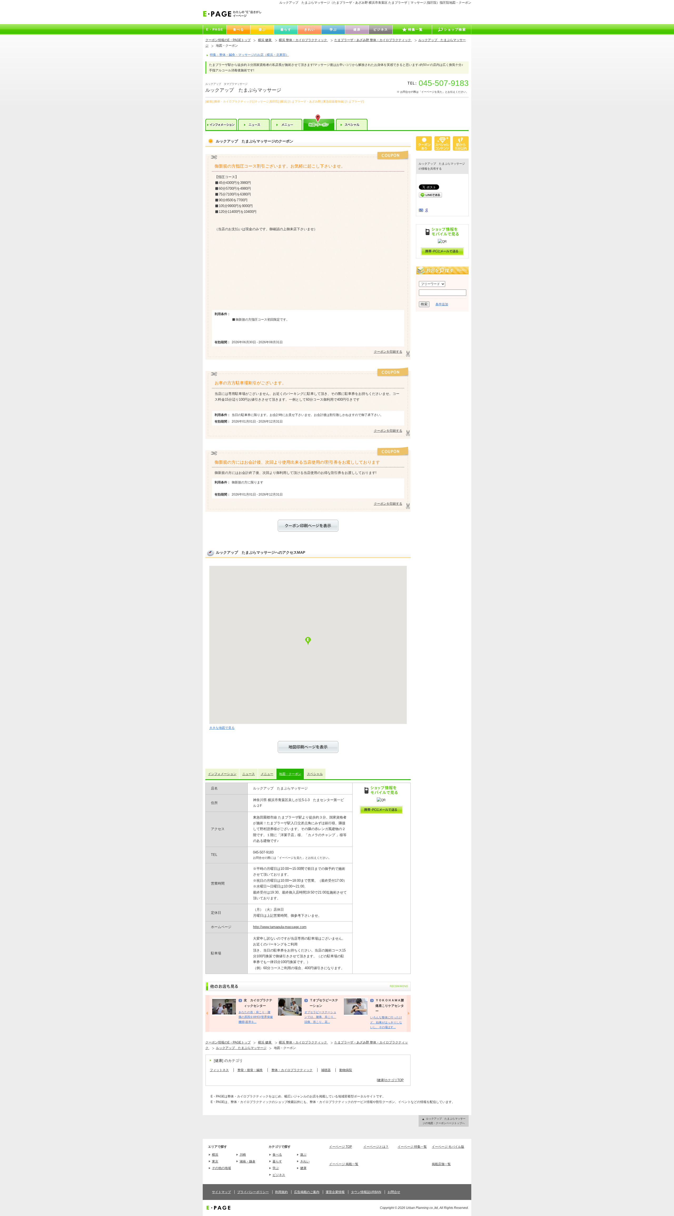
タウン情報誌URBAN (366, 1192)
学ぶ (275, 1168)
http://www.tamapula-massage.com (279, 927)
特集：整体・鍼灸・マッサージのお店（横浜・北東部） (249, 55)
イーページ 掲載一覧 (343, 1164)
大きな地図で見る (222, 728)
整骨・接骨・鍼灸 (250, 1070)
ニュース (248, 774)
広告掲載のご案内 (306, 1192)
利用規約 (281, 1192)
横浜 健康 (265, 40)
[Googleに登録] (426, 211)
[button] (308, 641)
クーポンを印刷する (388, 352)
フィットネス (219, 1070)
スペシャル (315, 774)
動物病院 (345, 1070)
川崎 (243, 1154)
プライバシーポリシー (253, 1192)
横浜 (215, 1154)
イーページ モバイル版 (448, 1147)
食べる (277, 1154)
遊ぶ (303, 1154)
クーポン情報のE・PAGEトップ (228, 40)
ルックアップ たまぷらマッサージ (241, 1048)
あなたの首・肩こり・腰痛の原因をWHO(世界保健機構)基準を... (256, 1017)
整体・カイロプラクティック (292, 1070)
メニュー (267, 774)
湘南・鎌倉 (247, 1161)
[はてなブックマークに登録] (421, 211)
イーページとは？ (376, 1147)
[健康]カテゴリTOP (390, 1080)
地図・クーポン (290, 774)
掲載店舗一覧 (441, 1164)
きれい (305, 1161)
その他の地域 (221, 1168)
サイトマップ (221, 1192)
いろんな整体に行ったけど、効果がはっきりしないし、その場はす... (386, 1022)
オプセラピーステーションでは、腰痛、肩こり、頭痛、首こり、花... (320, 1017)
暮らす (277, 1161)
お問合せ (394, 1192)
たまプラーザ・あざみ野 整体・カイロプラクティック (373, 40)
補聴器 (326, 1070)
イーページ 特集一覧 (412, 1147)
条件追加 (441, 304)
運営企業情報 (335, 1192)
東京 (215, 1161)
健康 (303, 1168)
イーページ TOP (340, 1147)
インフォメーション (222, 774)
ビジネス (278, 1175)
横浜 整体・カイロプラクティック (303, 40)
